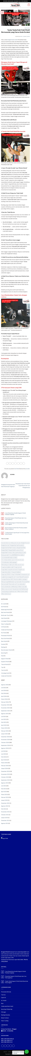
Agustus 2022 (4, 806)
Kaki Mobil (4, 618)
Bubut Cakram (5, 1018)
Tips (2, 667)
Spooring (3, 653)
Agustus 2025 (4, 713)
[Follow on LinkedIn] (10, 1046)
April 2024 (4, 759)
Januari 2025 (4, 733)
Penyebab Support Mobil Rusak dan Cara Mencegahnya (15, 518)
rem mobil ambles (21, 584)
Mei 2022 (3, 809)
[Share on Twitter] (13, 463)
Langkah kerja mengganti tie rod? (8, 577)
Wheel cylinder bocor (6, 593)
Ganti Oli (3, 997)
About (5, 1051)
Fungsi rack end (18, 567)
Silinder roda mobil (22, 586)
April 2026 (4, 696)
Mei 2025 (3, 722)
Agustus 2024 (4, 748)
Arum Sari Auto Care (6, 542)
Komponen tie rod (25, 574)
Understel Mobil (5, 676)
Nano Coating (4, 624)
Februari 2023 (4, 797)
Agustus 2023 (4, 783)
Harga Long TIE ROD (6, 574)
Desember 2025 (5, 705)
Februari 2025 (4, 731)
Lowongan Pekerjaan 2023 (7, 579)
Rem (2, 1003)
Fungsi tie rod (21, 569)
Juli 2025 (3, 716)
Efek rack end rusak (19, 564)
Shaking (3, 647)
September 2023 (5, 780)
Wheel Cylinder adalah (22, 591)
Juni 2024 (3, 754)
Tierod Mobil (4, 664)
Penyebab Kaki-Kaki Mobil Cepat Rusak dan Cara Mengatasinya (23, 485)
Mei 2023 (3, 788)
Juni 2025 (3, 719)
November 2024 (5, 739)
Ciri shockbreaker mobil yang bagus (9, 562)
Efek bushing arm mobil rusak (8, 564)
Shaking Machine (5, 1015)
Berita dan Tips (5, 615)
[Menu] (2, 5)
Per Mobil (3, 632)
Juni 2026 (3, 690)
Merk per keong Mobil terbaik (8, 581)
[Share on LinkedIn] (21, 463)
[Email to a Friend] (15, 463)
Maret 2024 (4, 762)
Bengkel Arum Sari (5, 545)
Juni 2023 (3, 785)
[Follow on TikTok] (8, 1046)
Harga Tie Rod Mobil (16, 574)
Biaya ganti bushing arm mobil (19, 552)
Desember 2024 (5, 736)
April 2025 (4, 725)
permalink (27, 468)
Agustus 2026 (4, 684)
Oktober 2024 (5, 742)
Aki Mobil (3, 606)
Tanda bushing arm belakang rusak (9, 591)
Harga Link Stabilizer (16, 572)
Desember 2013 (5, 820)
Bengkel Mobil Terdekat (7, 552)
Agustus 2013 (4, 823)
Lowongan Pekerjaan (6, 621)
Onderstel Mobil (5, 629)
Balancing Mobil (5, 609)
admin (28, 36)
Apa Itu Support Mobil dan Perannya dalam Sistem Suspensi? (16, 528)
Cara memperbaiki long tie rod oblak (9, 557)
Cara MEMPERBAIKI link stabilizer (17, 555)
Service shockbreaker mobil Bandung (9, 586)
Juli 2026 (3, 687)
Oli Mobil (3, 626)
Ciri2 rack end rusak (19, 559)
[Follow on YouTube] (13, 1046)
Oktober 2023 (5, 777)
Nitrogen (3, 1012)
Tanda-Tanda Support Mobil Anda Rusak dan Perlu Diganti (16, 523)
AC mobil (3, 603)
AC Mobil (3, 1000)
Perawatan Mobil (5, 635)
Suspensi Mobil (5, 661)
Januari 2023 (4, 800)
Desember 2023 (5, 771)
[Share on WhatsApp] (7, 463)
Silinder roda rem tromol (7, 589)
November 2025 (5, 707)
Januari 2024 (4, 768)
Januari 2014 (4, 817)
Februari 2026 (4, 702)
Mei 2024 (3, 757)
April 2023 (4, 791)
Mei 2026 (3, 693)
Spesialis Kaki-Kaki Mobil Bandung (20, 589)
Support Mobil (5, 658)
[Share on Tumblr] (23, 463)
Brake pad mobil (5, 555)
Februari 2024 (4, 765)
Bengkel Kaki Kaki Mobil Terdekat (9, 547)
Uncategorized (5, 673)
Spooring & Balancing (6, 1009)
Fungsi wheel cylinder (6, 572)
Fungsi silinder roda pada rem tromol (9, 569)
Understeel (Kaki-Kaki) (7, 1006)
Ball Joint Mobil (5, 612)
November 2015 (5, 811)
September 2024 (5, 745)
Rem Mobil (4, 641)
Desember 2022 (5, 803)
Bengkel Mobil (5, 550)
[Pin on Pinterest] (18, 463)
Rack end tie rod (12, 584)
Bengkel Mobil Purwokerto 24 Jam (16, 550)
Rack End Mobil (5, 638)
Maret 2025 (4, 728)
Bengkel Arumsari (25, 542)
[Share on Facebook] (10, 463)
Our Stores (11, 1051)
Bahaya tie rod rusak (16, 542)
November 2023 (5, 774)
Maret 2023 (4, 794)
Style (2, 655)
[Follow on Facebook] (2, 1046)
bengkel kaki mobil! (12, 39)
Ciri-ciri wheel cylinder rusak (8, 559)
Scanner (3, 644)
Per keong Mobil (25, 581)
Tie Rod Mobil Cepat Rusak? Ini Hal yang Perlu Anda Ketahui (17, 533)
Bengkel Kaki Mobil (21, 547)
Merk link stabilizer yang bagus (20, 579)
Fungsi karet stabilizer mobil (7, 567)
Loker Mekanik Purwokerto (22, 577)
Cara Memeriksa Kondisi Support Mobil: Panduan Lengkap (15, 513)
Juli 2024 (3, 751)
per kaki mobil (18, 581)
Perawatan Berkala (6, 991)
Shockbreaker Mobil (6, 650)
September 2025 (5, 710)
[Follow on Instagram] (5, 1046)
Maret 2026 (4, 699)
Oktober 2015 (5, 814)
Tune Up (3, 670)
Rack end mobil (5, 584)
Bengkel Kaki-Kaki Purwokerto (17, 545)
